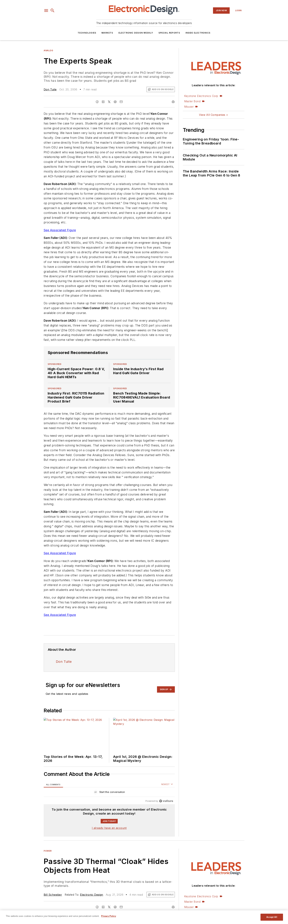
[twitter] (109, 101)
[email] (121, 101)
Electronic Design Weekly (135, 33)
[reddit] (115, 101)
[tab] (53, 784)
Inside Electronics (198, 33)
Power (48, 851)
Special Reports (169, 33)
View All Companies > (213, 114)
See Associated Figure (60, 230)
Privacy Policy (108, 916)
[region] (109, 792)
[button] (46, 10)
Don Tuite (50, 89)
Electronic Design (91, 894)
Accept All (271, 917)
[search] (52, 10)
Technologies (87, 33)
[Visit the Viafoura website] (166, 801)
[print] (173, 101)
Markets (107, 33)
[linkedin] (103, 101)
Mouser (189, 106)
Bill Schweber (53, 894)
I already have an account (109, 828)
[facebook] (97, 101)
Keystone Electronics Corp (201, 96)
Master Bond (192, 101)
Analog (48, 50)
